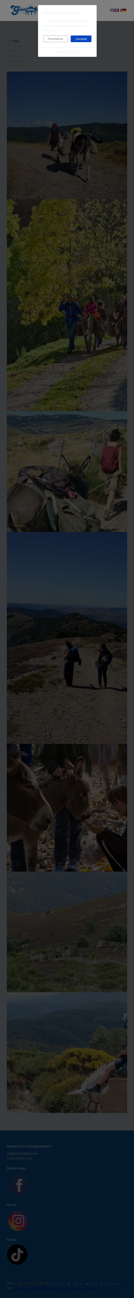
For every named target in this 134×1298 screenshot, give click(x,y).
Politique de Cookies (67, 52)
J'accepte (81, 39)
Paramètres (55, 39)
